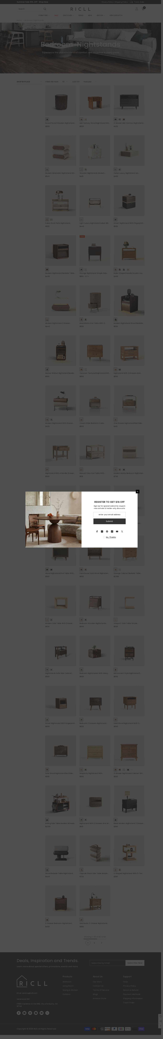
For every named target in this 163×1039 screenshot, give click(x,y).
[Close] (137, 491)
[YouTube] (117, 531)
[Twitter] (122, 531)
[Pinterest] (107, 531)
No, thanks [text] (111, 537)
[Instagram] (102, 531)
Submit (109, 521)
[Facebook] (97, 531)
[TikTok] (112, 531)
